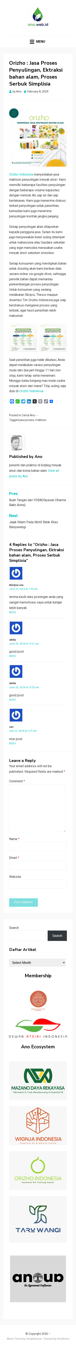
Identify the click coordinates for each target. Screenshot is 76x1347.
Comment (17, 781)
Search (14, 928)
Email (14, 858)
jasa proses (26, 420)
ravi (11, 727)
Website (15, 877)
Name (14, 839)
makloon (40, 420)
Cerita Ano (28, 415)
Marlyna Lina (16, 585)
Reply (12, 612)
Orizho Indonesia (21, 174)
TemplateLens (34, 1338)
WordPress (63, 1338)
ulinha (12, 639)
